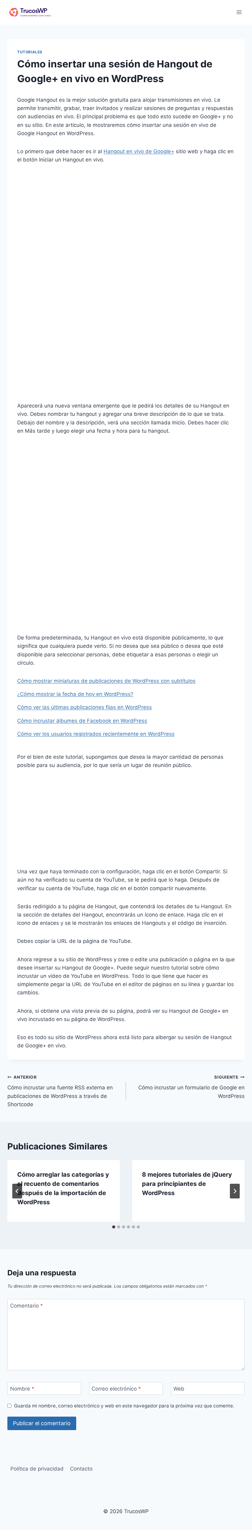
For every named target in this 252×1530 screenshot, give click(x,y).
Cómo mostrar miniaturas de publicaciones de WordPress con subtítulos (106, 681)
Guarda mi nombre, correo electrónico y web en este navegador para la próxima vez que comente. (124, 1406)
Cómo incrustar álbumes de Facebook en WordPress (82, 721)
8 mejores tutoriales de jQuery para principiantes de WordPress (187, 1184)
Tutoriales (29, 52)
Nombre (22, 1389)
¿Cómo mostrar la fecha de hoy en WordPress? (75, 694)
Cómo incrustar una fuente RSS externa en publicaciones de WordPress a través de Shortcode (60, 1091)
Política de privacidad (37, 1469)
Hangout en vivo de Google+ (139, 151)
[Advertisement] (126, 217)
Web (178, 1389)
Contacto (81, 1469)
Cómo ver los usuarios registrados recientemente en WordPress (96, 734)
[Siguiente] (235, 1191)
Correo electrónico (116, 1389)
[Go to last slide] (17, 1191)
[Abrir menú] (239, 12)
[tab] (113, 1226)
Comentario (26, 1306)
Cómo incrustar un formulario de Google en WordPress (191, 1087)
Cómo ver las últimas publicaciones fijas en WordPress (84, 707)
